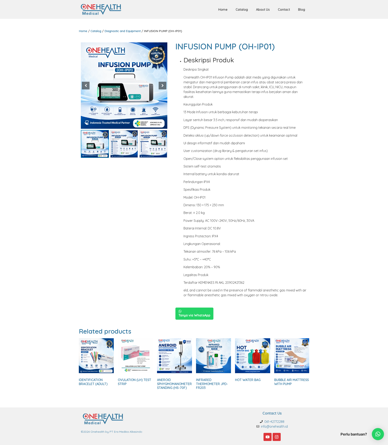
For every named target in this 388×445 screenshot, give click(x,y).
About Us (263, 9)
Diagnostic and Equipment (122, 31)
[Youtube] (268, 437)
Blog (301, 9)
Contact (284, 9)
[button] (162, 85)
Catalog (242, 9)
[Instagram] (277, 437)
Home (223, 9)
